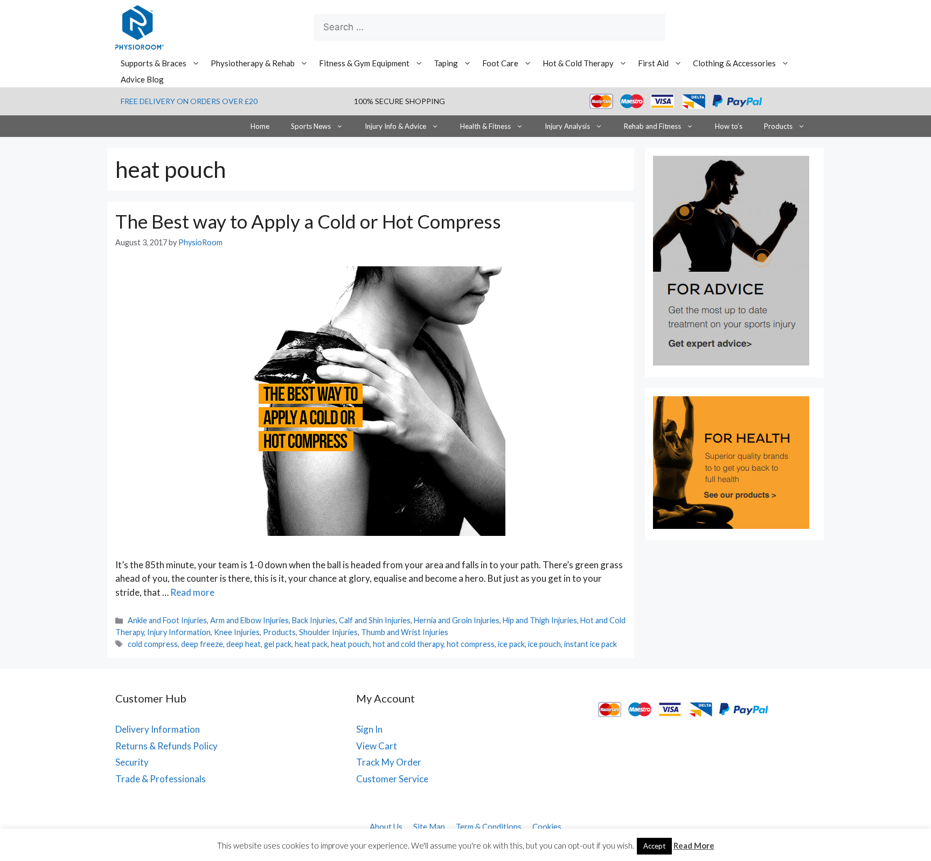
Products (778, 126)
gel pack (277, 644)
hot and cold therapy (408, 644)
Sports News (311, 126)
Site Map (429, 826)
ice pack (511, 644)
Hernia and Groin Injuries (456, 620)
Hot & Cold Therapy (578, 63)
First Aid (653, 63)
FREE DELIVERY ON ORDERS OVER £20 (189, 101)
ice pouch (544, 644)
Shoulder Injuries (328, 632)
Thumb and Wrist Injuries (404, 632)
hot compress (471, 644)
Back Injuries (314, 620)
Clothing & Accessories (734, 63)
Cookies (546, 826)
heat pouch (350, 644)
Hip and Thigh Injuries (540, 620)
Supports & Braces (153, 63)
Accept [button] (654, 846)
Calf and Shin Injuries (375, 620)
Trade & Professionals (160, 778)
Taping (446, 63)
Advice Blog (142, 79)
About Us (386, 826)
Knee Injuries (237, 632)
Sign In (369, 729)
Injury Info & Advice (395, 126)
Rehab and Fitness (652, 126)
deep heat (243, 644)
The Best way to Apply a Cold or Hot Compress (308, 221)
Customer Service (392, 778)
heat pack (311, 644)
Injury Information (179, 632)
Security (132, 762)
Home (260, 126)
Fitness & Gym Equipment (364, 63)
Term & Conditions (489, 826)
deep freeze (202, 644)
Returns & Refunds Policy (166, 746)
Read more (192, 592)
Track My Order (388, 762)
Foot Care (500, 63)
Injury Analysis (567, 126)
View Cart (376, 746)
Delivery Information (157, 729)
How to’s (728, 126)
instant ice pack (590, 644)
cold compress (153, 644)
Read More (693, 845)
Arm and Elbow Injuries (249, 620)
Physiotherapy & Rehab (253, 63)
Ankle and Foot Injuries (167, 620)
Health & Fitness (485, 126)
